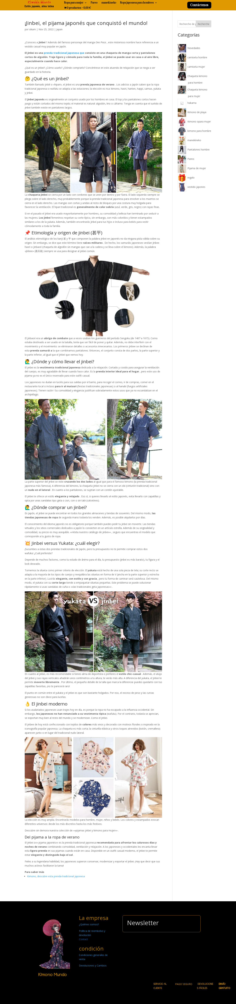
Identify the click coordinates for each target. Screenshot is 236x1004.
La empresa (93, 918)
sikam (32, 29)
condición (91, 948)
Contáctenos (199, 5)
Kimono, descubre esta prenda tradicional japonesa (56, 876)
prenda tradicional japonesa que (64, 52)
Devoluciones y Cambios (93, 965)
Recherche (203, 24)
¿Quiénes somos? (89, 924)
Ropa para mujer (73, 2)
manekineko (108, 2)
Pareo (94, 2)
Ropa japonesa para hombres (137, 2)
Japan (59, 29)
